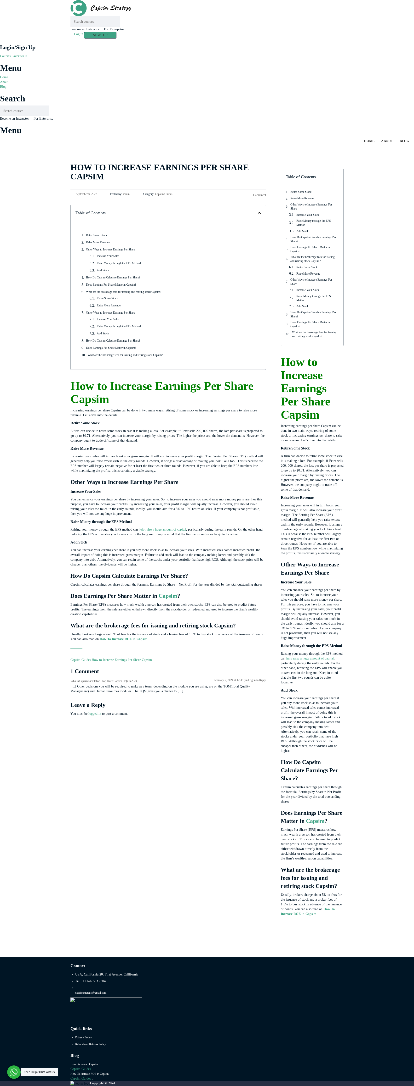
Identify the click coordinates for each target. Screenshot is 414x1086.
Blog (3, 87)
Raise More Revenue (98, 242)
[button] (259, 213)
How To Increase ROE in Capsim (124, 639)
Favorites (19, 56)
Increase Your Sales (108, 256)
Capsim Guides (80, 660)
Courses (6, 56)
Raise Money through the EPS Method (119, 263)
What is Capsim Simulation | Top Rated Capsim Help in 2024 (103, 681)
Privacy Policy (83, 1037)
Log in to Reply (257, 680)
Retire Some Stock (96, 235)
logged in (94, 713)
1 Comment (259, 195)
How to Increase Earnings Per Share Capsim (122, 660)
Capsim (168, 596)
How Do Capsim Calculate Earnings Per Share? (113, 277)
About (4, 82)
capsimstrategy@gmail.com (90, 992)
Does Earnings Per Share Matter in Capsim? (111, 284)
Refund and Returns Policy (90, 1044)
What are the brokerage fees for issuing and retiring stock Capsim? (123, 292)
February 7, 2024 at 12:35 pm (231, 680)
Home (4, 77)
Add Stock (103, 270)
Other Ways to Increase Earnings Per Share (110, 249)
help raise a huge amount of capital (162, 529)
